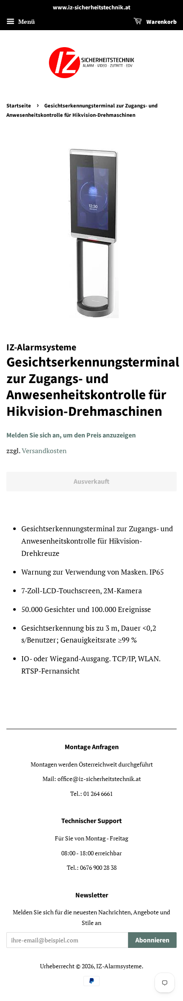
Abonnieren (152, 940)
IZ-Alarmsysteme (119, 966)
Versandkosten (44, 450)
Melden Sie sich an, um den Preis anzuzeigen (71, 435)
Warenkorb (161, 22)
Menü (26, 21)
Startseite (18, 106)
